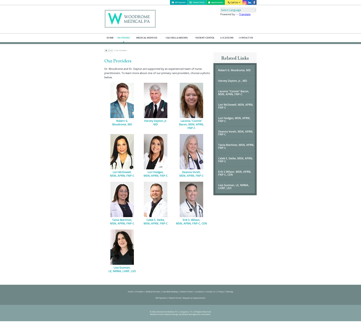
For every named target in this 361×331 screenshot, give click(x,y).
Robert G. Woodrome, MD (234, 70)
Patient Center (205, 37)
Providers (123, 37)
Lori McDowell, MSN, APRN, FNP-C (235, 106)
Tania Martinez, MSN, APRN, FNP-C (236, 146)
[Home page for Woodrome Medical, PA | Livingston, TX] (130, 19)
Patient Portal (175, 298)
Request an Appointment (194, 298)
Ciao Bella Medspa (177, 37)
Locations (226, 37)
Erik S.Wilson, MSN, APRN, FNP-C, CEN (234, 173)
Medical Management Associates (196, 314)
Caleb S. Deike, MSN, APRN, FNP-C (235, 160)
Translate (245, 14)
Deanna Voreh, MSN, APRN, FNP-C (235, 133)
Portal (198, 2)
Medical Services (146, 37)
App (217, 2)
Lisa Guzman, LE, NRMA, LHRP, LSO (233, 186)
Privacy (221, 291)
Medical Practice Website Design (164, 314)
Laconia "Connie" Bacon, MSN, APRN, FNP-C (233, 92)
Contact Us (246, 37)
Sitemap (229, 291)
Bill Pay (180, 2)
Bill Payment (161, 298)
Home (110, 37)
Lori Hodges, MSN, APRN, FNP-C (234, 119)
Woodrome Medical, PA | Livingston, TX (174, 311)
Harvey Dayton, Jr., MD (232, 80)
